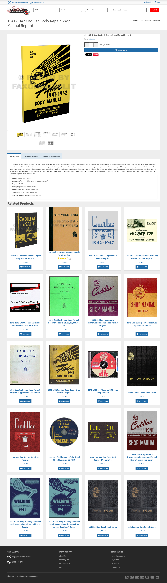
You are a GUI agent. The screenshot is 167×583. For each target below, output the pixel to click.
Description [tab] (14, 156)
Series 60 (156, 20)
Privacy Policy (64, 563)
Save (96, 54)
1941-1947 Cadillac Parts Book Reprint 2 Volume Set (103, 458)
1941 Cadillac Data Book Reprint (142, 392)
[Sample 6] (51, 143)
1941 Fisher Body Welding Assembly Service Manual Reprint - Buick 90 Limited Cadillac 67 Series (64, 524)
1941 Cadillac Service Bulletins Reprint (25, 458)
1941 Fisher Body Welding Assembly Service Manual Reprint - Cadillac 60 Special (25, 524)
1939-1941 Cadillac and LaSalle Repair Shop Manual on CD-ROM (64, 458)
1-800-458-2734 (39, 2)
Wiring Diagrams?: (18, 187)
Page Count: (16, 184)
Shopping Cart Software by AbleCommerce (23, 576)
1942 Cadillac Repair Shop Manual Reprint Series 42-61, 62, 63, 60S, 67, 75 (64, 323)
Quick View (25, 230)
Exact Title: (16, 181)
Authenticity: (16, 190)
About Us (62, 556)
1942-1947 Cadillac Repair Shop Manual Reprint (103, 257)
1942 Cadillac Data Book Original (103, 527)
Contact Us (116, 567)
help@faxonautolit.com (20, 2)
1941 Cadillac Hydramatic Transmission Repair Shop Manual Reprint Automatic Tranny (142, 457)
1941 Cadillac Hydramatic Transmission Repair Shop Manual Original (103, 323)
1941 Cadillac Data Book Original (142, 527)
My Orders (116, 560)
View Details (104, 334)
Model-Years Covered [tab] (51, 156)
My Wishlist (116, 563)
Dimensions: (16, 192)
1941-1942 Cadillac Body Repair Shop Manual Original (64, 391)
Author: (14, 178)
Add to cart (122, 50)
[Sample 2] (55, 134)
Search (154, 10)
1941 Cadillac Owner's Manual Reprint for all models (64, 253)
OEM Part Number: (18, 195)
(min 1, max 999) (104, 45)
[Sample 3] (64, 134)
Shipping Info (64, 560)
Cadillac (148, 20)
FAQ (60, 567)
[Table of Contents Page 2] (46, 134)
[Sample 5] (42, 143)
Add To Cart (26, 267)
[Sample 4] (73, 134)
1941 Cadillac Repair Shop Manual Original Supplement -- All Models (25, 391)
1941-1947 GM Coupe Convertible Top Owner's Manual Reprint (142, 257)
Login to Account (118, 556)
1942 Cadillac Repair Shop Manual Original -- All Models (142, 324)
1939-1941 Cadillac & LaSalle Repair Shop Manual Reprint (25, 257)
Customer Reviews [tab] (31, 156)
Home (135, 20)
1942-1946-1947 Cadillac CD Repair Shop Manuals (103, 391)
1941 (141, 20)
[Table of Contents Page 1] (37, 134)
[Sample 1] (28, 134)
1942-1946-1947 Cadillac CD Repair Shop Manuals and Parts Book (25, 324)
